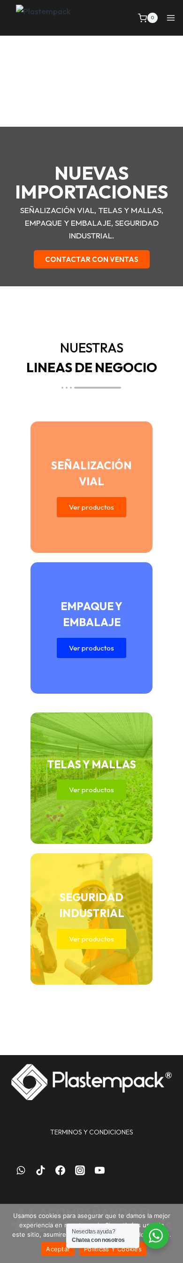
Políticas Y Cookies (113, 1249)
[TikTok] (41, 1170)
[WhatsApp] (21, 1170)
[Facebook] (60, 1170)
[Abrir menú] (171, 18)
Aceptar (58, 1249)
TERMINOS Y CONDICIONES (91, 1132)
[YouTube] (99, 1170)
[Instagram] (80, 1170)
